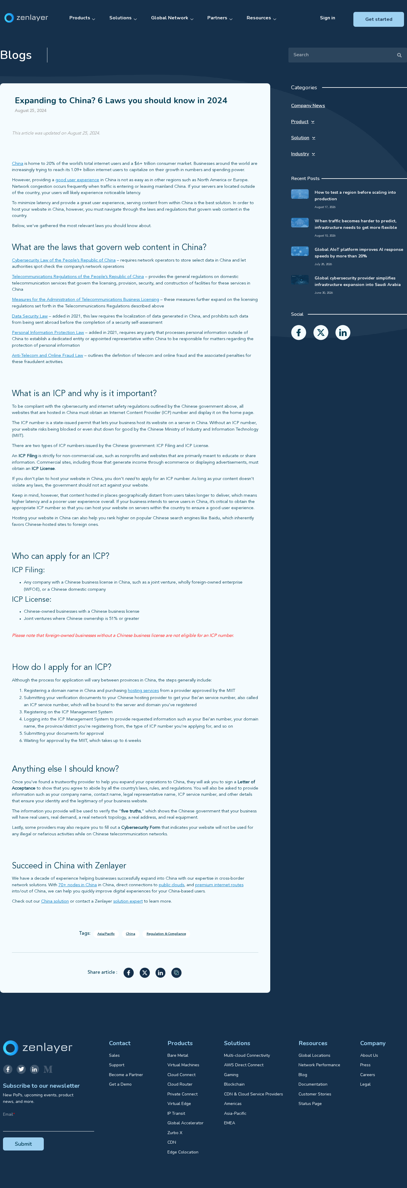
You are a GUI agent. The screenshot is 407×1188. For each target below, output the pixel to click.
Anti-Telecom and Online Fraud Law (47, 356)
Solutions (120, 18)
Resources (259, 18)
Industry (300, 154)
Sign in (327, 18)
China (17, 164)
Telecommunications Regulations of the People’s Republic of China (78, 277)
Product (299, 121)
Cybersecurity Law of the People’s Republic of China (64, 260)
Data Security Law (30, 316)
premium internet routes (219, 885)
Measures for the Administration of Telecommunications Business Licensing (85, 300)
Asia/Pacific (106, 934)
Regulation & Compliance (166, 934)
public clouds (171, 885)
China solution (55, 901)
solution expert (128, 901)
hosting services (143, 691)
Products (79, 18)
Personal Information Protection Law (48, 333)
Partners (217, 18)
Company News (308, 105)
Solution (300, 138)
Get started (378, 19)
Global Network (169, 18)
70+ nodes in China (77, 885)
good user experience (77, 180)
